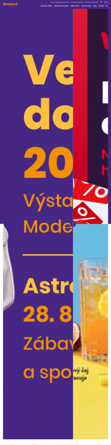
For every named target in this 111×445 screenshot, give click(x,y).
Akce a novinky (86, 6)
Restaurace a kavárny (61, 6)
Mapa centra (75, 6)
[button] (101, 2)
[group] (38, 224)
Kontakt (101, 6)
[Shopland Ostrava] (10, 4)
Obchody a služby (46, 6)
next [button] (73, 225)
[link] (105, 2)
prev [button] (73, 222)
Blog (94, 6)
